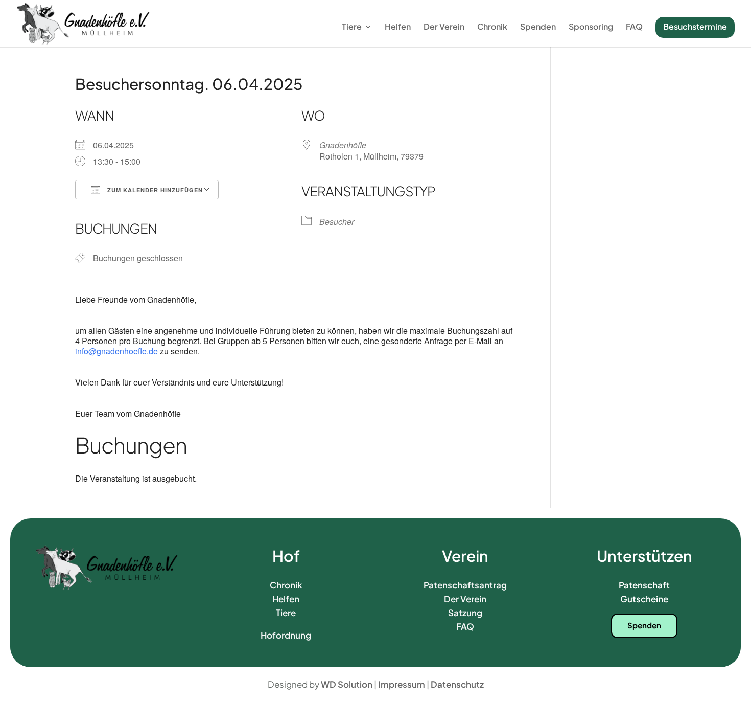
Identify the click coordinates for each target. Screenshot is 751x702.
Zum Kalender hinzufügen (154, 190)
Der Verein (444, 27)
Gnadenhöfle (342, 145)
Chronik (492, 27)
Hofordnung (286, 635)
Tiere (352, 27)
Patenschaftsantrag (465, 585)
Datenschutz (457, 684)
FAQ (634, 27)
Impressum (401, 684)
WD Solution (346, 684)
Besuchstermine (695, 26)
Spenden (538, 27)
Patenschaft (644, 585)
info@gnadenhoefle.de (117, 351)
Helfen (398, 27)
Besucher (336, 222)
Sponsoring (591, 27)
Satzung (465, 612)
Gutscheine (644, 598)
